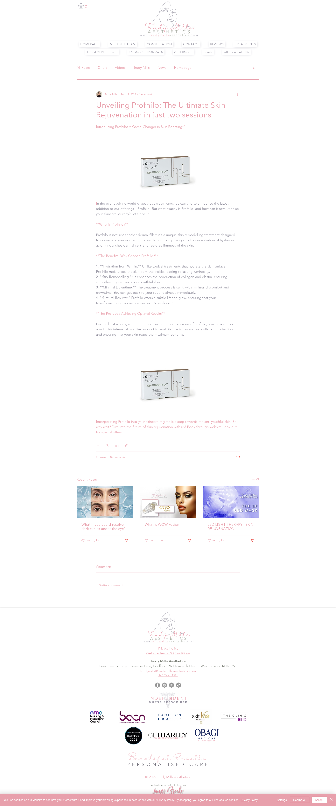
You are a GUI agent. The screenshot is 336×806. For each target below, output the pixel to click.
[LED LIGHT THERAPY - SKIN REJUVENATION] (231, 502)
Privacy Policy (249, 800)
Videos (120, 67)
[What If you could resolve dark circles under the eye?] (105, 502)
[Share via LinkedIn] (117, 445)
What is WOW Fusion (162, 524)
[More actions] (237, 94)
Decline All (299, 800)
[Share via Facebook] (98, 445)
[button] (84, 6)
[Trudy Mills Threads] (164, 685)
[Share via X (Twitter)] (107, 445)
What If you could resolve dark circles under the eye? (103, 527)
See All (255, 479)
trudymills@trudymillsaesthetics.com (168, 671)
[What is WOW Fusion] (168, 502)
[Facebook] (157, 685)
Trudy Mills (141, 67)
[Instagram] (171, 685)
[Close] (331, 800)
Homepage (183, 67)
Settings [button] (282, 800)
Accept (319, 800)
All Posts (83, 67)
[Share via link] (126, 445)
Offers (102, 67)
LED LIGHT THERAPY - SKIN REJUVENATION (230, 527)
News (162, 67)
